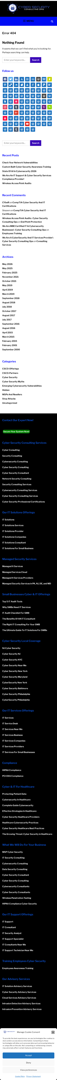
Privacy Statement (33, 1076)
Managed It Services (12, 566)
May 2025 (7, 268)
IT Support (7, 921)
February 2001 (9, 345)
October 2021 (9, 281)
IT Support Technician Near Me (17, 950)
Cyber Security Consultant (15, 473)
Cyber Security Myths (13, 381)
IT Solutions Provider (13, 531)
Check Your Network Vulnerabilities (20, 162)
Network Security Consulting (16, 478)
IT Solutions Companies (14, 537)
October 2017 (9, 311)
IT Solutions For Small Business (17, 548)
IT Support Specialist (13, 939)
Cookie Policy (20, 1076)
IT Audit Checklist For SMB (15, 613)
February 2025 (9, 272)
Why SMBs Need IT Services (16, 607)
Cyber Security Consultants (16, 892)
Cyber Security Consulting (15, 467)
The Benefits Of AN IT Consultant (18, 619)
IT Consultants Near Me (14, 944)
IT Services (8, 718)
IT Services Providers (13, 746)
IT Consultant (9, 927)
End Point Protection (31, 222)
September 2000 (11, 349)
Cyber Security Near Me (14, 665)
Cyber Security (9, 377)
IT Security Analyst (11, 933)
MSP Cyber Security (12, 852)
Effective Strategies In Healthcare (19, 811)
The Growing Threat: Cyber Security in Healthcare (27, 834)
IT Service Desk (10, 723)
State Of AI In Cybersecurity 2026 (19, 171)
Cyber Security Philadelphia (16, 694)
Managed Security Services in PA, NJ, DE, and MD (26, 583)
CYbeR (5, 202)
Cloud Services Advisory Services (19, 998)
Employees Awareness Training (17, 968)
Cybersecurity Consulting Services (19, 490)
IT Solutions (8, 519)
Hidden (5, 390)
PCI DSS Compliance (12, 776)
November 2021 (10, 277)
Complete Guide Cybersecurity (17, 805)
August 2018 (8, 302)
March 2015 (8, 337)
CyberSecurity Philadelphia (16, 700)
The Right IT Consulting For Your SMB (21, 624)
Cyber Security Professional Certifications (23, 501)
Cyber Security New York (14, 671)
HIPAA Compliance (11, 770)
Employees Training (12, 233)
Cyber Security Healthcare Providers (20, 817)
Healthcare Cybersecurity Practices (20, 822)
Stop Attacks (9, 398)
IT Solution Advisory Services (17, 986)
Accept (28, 1055)
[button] (53, 1032)
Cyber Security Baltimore (15, 688)
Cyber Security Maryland (14, 677)
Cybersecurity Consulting (15, 461)
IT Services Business (12, 735)
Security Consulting (12, 456)
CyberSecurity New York (14, 682)
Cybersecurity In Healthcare (16, 799)
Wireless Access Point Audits (16, 183)
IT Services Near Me (12, 729)
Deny (28, 1063)
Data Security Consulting (14, 869)
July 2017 (7, 319)
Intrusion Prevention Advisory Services (21, 1009)
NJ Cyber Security (11, 648)
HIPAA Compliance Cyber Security (19, 903)
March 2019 (8, 294)
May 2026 (7, 264)
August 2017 (8, 315)
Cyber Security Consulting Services (20, 496)
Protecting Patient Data (14, 794)
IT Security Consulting (13, 857)
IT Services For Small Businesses (18, 752)
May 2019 (7, 285)
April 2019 (7, 290)
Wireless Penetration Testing (16, 898)
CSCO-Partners (10, 373)
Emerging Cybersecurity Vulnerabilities (22, 386)
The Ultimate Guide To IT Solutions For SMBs (24, 630)
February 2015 (9, 341)
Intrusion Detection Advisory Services (21, 1003)
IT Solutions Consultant (14, 542)
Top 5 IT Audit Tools (12, 601)
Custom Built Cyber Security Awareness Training (26, 167)
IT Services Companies (13, 741)
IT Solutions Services (12, 525)
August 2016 (8, 328)
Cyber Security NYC (12, 659)
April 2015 (7, 332)
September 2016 (10, 324)
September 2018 (10, 298)
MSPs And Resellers (12, 394)
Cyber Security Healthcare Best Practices (23, 828)
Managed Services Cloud (14, 572)
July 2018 (7, 307)
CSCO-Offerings (10, 368)
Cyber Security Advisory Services (19, 992)
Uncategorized (9, 403)
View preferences (28, 1070)
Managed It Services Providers (17, 578)
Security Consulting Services (16, 484)
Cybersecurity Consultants (15, 886)
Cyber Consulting (11, 450)
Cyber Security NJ (11, 654)
